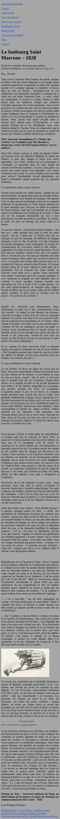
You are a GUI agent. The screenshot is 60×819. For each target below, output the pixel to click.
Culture (5, 8)
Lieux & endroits (9, 17)
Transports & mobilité (12, 35)
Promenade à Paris (10, 26)
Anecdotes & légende (12, 4)
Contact (5, 44)
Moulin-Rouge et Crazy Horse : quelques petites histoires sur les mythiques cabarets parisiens (25, 812)
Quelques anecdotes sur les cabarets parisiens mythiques (29, 816)
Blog (3, 39)
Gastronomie (7, 12)
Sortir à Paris (7, 30)
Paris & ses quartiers (11, 21)
